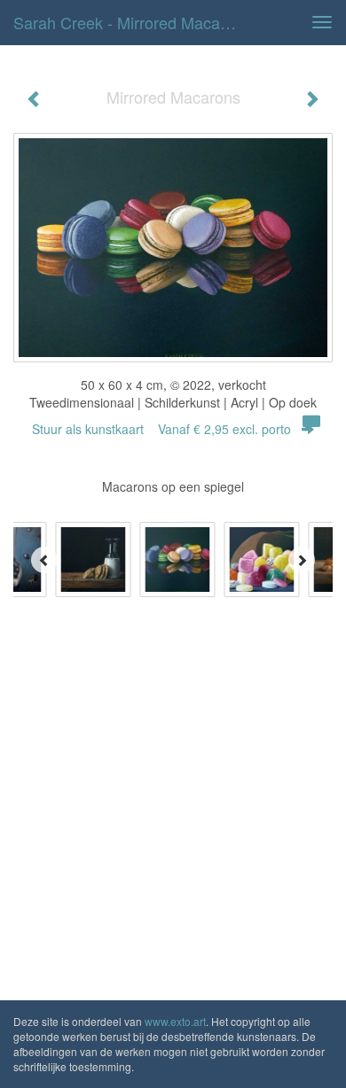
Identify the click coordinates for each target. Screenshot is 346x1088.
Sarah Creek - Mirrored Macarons (132, 22)
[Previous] (44, 560)
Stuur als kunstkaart (161, 429)
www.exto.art (175, 1021)
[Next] (301, 560)
